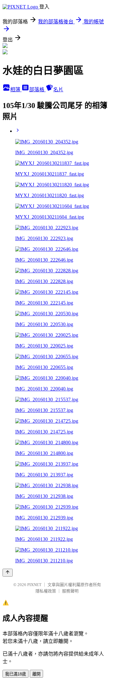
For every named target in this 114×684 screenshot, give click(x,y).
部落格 (37, 89)
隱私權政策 (45, 591)
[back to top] (8, 573)
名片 (58, 89)
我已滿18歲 (15, 674)
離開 (36, 674)
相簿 (16, 89)
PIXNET (34, 584)
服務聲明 (70, 591)
